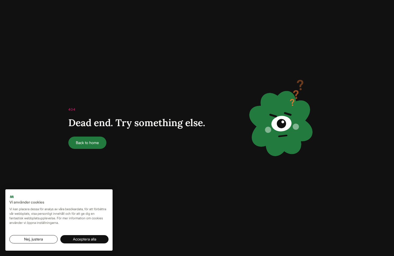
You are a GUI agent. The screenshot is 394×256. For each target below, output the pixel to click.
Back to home (87, 142)
